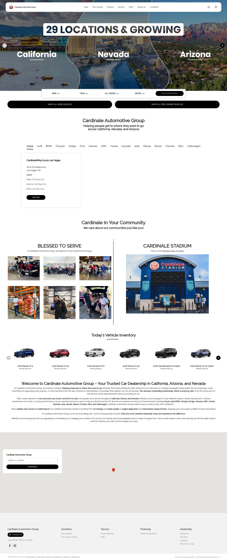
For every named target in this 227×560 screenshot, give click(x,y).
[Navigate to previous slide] (2, 45)
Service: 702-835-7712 (36, 184)
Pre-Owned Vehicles (69, 537)
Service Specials (107, 534)
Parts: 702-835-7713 (35, 189)
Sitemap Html (57, 557)
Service (105, 529)
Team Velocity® (188, 557)
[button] (113, 470)
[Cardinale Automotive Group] (23, 7)
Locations (183, 540)
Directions (184, 537)
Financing (145, 529)
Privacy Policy (31, 557)
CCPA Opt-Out (74, 557)
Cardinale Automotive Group (16, 557)
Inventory (66, 529)
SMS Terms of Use (187, 544)
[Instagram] (14, 545)
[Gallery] (113, 45)
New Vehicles (66, 534)
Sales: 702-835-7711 (35, 179)
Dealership (186, 529)
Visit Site (36, 197)
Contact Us (17, 535)
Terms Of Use (40, 557)
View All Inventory (113, 339)
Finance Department (148, 534)
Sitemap (49, 557)
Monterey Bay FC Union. (173, 251)
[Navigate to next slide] (225, 45)
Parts (103, 537)
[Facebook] (9, 545)
